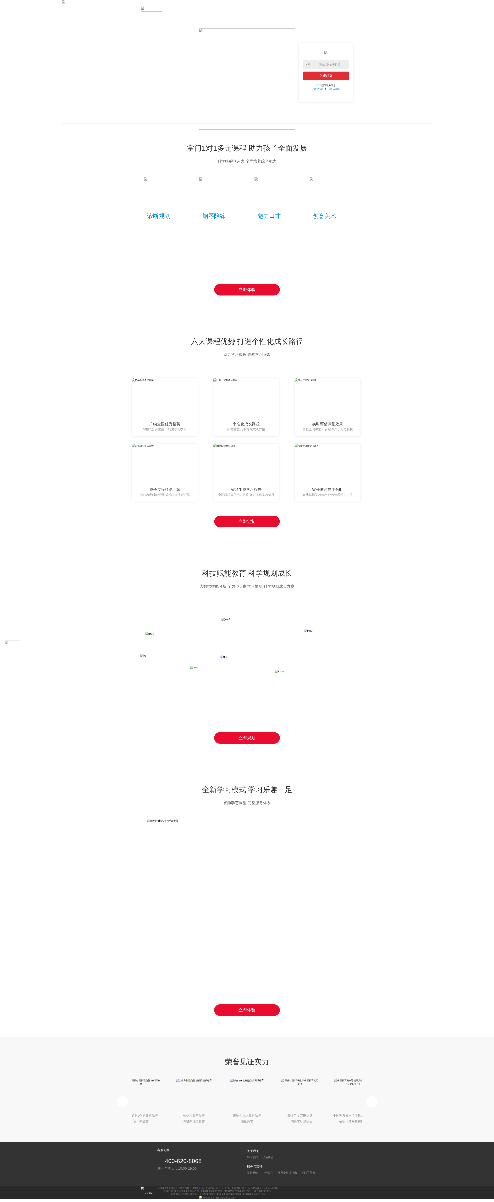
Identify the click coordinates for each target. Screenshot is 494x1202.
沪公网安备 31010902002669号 (220, 1198)
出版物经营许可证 (232, 1191)
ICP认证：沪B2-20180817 (264, 1188)
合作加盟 (213, 9)
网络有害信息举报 (180, 1194)
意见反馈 (252, 1172)
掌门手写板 (308, 1172)
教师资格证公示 (287, 1172)
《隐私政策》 (335, 88)
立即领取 (326, 76)
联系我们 (267, 1157)
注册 (346, 8)
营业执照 (246, 1191)
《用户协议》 (317, 88)
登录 (328, 8)
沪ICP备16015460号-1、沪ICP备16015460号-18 (224, 1188)
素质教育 (194, 9)
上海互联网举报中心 (262, 1191)
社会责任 (267, 1172)
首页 (179, 9)
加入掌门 (252, 1157)
